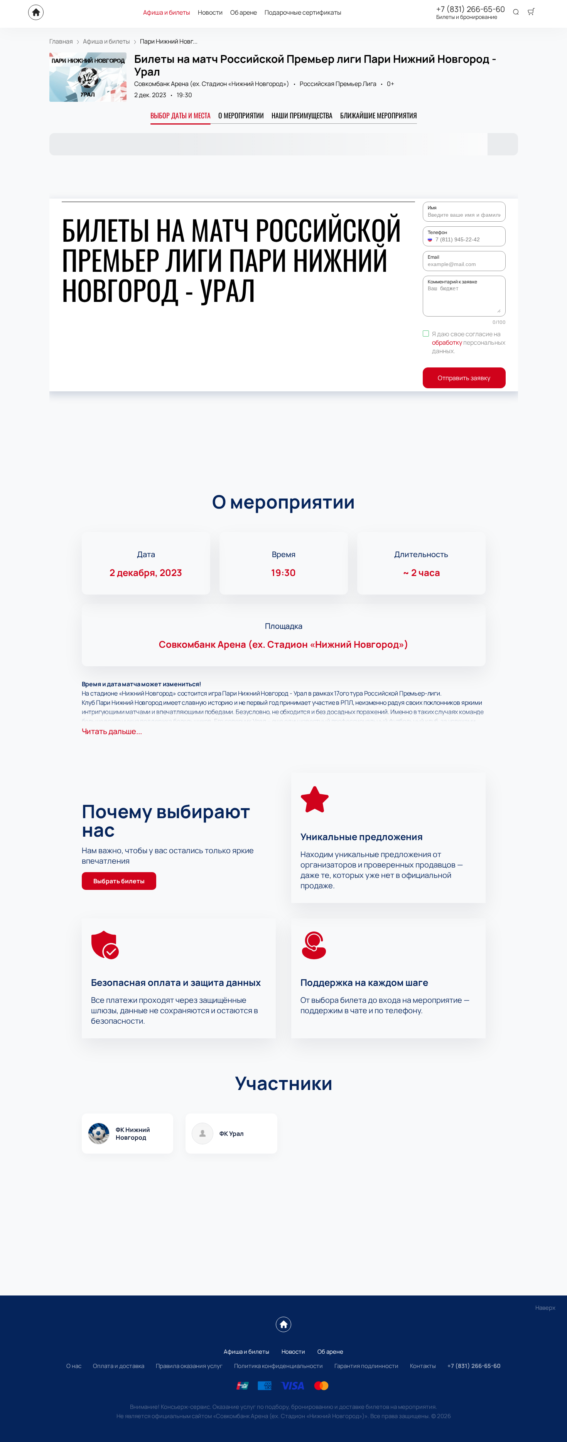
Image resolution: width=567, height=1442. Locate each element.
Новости (210, 12)
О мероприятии (241, 115)
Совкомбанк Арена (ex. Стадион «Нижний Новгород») (211, 83)
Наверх (545, 1308)
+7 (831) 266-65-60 (470, 9)
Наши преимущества (302, 115)
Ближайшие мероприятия (378, 115)
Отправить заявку (464, 378)
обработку (447, 342)
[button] (431, 239)
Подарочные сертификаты (303, 12)
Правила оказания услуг (189, 1366)
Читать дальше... (112, 731)
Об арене (243, 12)
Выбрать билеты (119, 881)
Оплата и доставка (118, 1366)
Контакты (423, 1366)
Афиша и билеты (166, 12)
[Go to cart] (531, 12)
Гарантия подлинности (366, 1366)
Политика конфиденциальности (278, 1366)
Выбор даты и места (180, 115)
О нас (73, 1366)
